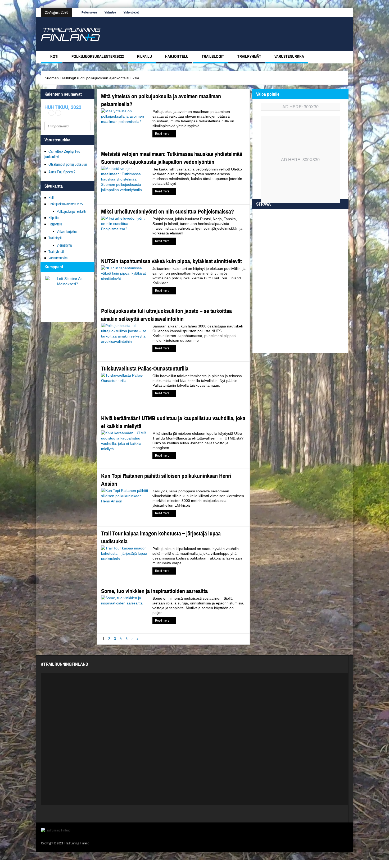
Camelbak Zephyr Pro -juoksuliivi (63, 154)
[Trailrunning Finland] (71, 34)
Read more (162, 134)
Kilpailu (144, 56)
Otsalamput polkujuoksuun (67, 164)
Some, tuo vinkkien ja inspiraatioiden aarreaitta (154, 591)
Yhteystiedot (131, 12)
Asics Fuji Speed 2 (61, 172)
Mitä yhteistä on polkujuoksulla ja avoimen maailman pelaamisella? (161, 100)
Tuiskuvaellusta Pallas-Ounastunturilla (144, 368)
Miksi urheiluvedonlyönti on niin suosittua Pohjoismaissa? (167, 211)
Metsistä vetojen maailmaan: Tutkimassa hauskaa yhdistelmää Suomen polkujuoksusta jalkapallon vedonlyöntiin (171, 157)
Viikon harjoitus (67, 231)
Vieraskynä (64, 245)
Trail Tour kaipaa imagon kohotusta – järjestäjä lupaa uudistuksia (161, 537)
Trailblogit (213, 56)
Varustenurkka (289, 56)
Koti (54, 56)
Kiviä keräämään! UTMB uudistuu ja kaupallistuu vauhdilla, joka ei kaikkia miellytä (173, 422)
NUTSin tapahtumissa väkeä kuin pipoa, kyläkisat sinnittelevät (171, 261)
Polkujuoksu (89, 12)
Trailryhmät (249, 56)
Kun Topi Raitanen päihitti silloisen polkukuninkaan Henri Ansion (166, 479)
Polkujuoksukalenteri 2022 (97, 56)
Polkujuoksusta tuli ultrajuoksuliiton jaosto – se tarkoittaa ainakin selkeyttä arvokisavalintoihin (166, 314)
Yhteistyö (110, 12)
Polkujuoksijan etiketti (71, 211)
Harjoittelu (176, 56)
